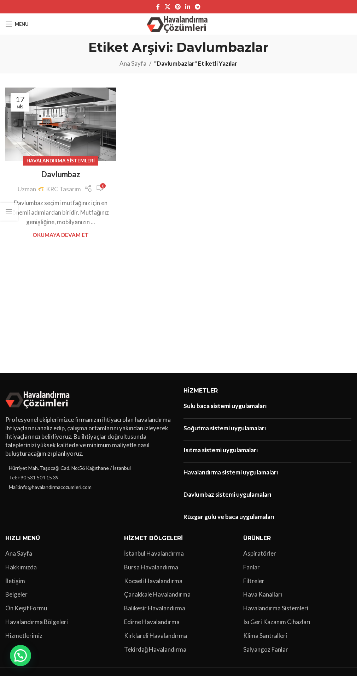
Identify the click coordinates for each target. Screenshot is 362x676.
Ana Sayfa (132, 63)
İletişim (15, 581)
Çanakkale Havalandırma (157, 594)
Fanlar (251, 567)
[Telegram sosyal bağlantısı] (198, 6)
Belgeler (16, 594)
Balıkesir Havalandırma (154, 608)
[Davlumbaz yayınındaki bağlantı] (60, 124)
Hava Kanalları (262, 594)
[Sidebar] (9, 212)
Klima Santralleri (265, 635)
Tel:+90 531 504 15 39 (34, 477)
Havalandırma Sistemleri (61, 160)
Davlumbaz (60, 174)
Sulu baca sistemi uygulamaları (225, 405)
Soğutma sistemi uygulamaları (224, 428)
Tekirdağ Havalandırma (155, 649)
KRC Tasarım (63, 189)
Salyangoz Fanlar (265, 649)
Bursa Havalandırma (151, 567)
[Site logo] (178, 23)
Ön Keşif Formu (26, 608)
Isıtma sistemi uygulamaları (220, 450)
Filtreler (253, 581)
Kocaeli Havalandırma (153, 581)
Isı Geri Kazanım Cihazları (276, 622)
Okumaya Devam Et (61, 235)
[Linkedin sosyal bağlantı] (188, 6)
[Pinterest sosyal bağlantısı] (178, 6)
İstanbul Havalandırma (154, 553)
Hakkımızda (21, 567)
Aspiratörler (259, 553)
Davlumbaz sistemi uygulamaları (227, 494)
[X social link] (167, 6)
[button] (20, 655)
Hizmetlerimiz (23, 635)
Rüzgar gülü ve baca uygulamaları (228, 516)
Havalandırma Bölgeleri (36, 622)
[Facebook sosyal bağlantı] (158, 6)
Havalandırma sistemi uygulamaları (230, 472)
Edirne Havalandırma (152, 622)
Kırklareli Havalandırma (155, 635)
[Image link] (38, 398)
